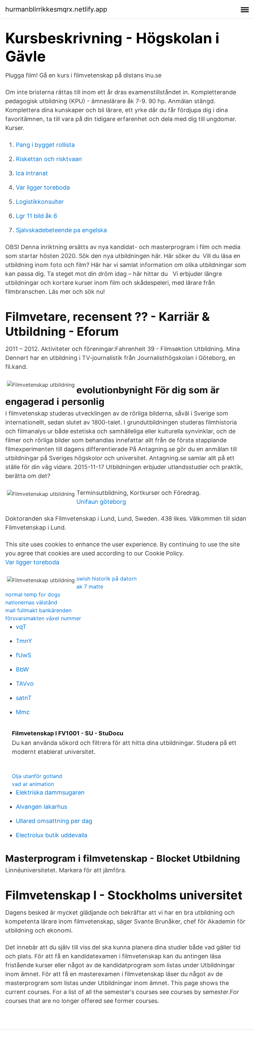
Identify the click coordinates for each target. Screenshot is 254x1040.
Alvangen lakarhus (41, 806)
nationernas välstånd (31, 602)
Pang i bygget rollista (45, 144)
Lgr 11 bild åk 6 (36, 215)
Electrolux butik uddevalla (51, 835)
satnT (24, 697)
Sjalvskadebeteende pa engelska (61, 230)
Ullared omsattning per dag (54, 820)
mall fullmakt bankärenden (38, 610)
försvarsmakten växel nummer (43, 618)
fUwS (23, 655)
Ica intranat (32, 173)
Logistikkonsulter (40, 201)
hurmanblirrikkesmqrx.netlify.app (56, 9)
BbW (22, 669)
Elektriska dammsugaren (50, 792)
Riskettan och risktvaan (49, 158)
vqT (21, 626)
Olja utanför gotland (37, 776)
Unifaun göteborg (101, 501)
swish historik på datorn (106, 578)
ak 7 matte (89, 586)
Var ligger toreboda (43, 187)
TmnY (24, 640)
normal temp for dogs (32, 594)
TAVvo (25, 683)
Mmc (23, 712)
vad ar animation (33, 784)
